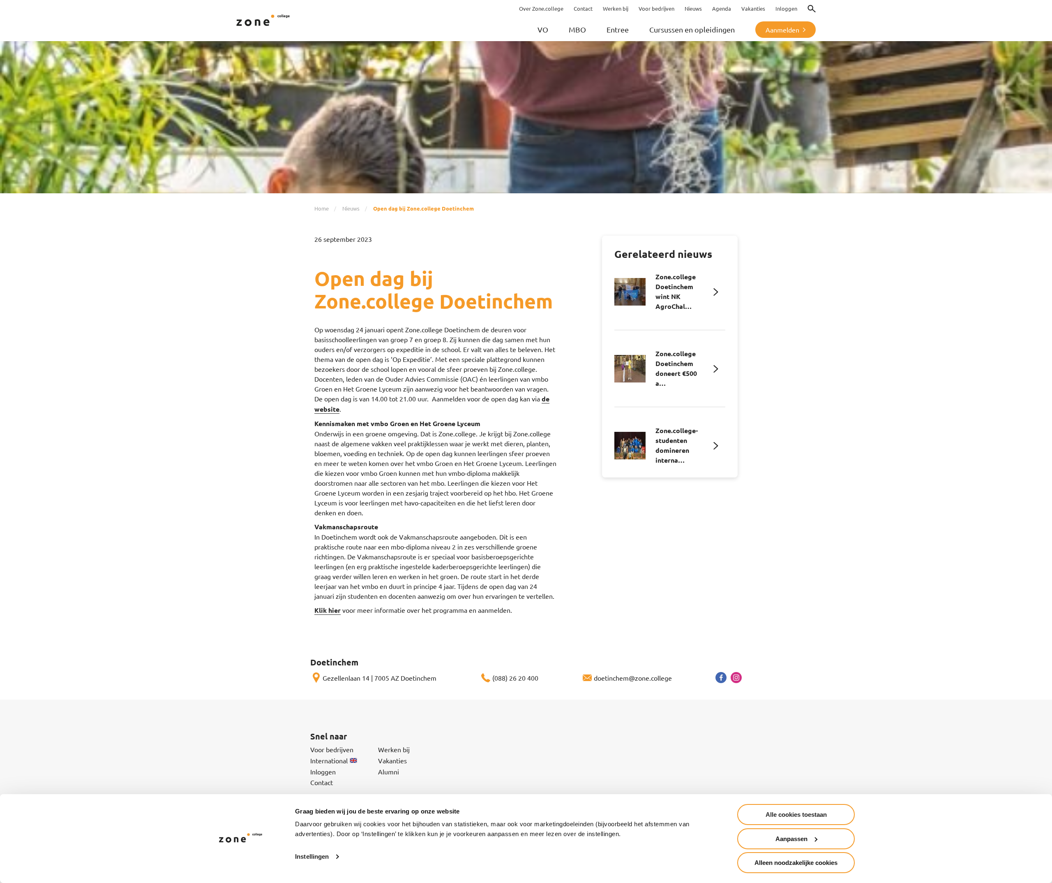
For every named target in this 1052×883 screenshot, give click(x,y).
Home (321, 208)
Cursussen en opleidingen (692, 29)
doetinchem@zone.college (633, 677)
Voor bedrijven (331, 749)
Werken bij (394, 749)
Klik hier (327, 610)
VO (543, 29)
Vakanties (392, 760)
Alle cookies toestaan (796, 814)
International (329, 760)
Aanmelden (782, 29)
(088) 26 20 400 (515, 677)
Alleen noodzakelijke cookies (795, 862)
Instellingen (312, 856)
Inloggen (323, 771)
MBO (577, 29)
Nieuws (351, 208)
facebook (721, 677)
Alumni (388, 771)
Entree (618, 29)
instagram (736, 677)
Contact (321, 782)
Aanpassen (791, 838)
